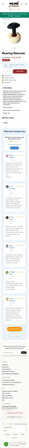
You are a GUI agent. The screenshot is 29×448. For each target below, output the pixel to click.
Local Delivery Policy (8, 380)
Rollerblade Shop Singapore (10, 373)
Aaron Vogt (11, 218)
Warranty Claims (7, 395)
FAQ (3, 400)
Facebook (7, 434)
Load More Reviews (15, 329)
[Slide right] (18, 48)
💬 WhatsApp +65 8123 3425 (14, 413)
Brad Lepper (11, 246)
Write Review (14, 148)
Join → (24, 352)
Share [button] (6, 123)
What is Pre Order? (8, 398)
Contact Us (5, 367)
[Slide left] (10, 48)
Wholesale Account (8, 371)
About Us (5, 364)
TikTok (22, 434)
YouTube (14, 438)
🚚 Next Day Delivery (8, 384)
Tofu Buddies (12, 300)
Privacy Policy (6, 369)
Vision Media (11, 156)
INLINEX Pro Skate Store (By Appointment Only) (14, 138)
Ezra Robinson (12, 188)
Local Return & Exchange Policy (11, 382)
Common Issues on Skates (10, 391)
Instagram (15, 434)
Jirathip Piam (12, 273)
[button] (3, 4)
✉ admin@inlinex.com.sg (14, 417)
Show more (8, 177)
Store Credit (5, 393)
